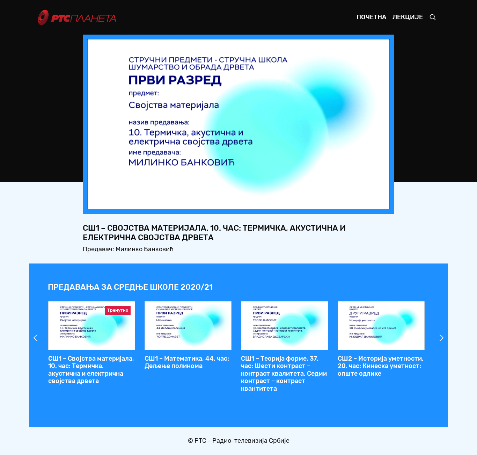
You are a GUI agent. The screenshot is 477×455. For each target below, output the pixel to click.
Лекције (407, 17)
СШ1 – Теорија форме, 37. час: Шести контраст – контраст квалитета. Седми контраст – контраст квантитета (284, 373)
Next (441, 338)
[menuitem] (360, 202)
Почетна (371, 17)
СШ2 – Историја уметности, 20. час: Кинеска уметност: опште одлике (381, 366)
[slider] (219, 202)
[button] (341, 202)
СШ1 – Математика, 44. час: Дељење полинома (187, 362)
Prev (35, 338)
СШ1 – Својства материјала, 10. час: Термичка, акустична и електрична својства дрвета (91, 370)
